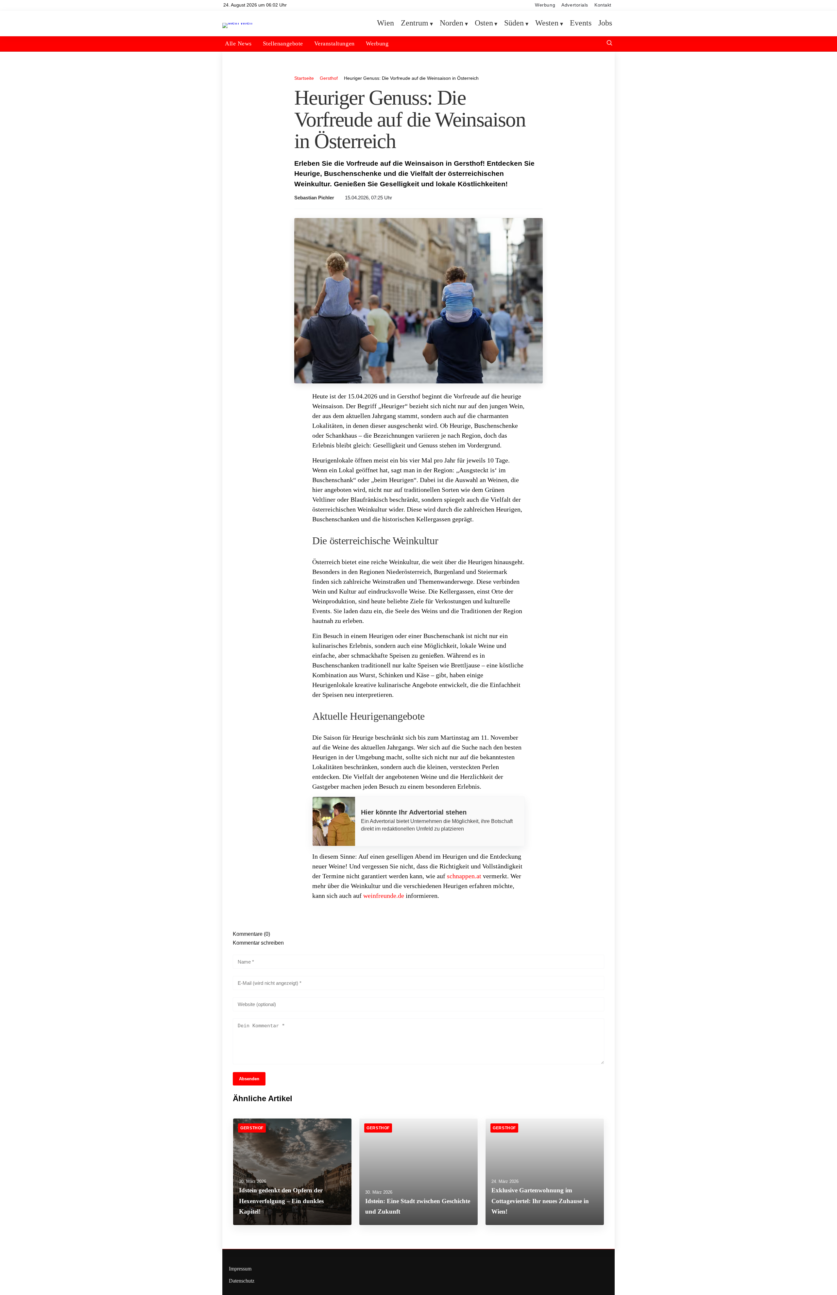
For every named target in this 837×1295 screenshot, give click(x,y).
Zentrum (414, 23)
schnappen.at (464, 876)
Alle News (238, 43)
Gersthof (329, 78)
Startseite (304, 78)
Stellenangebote (283, 43)
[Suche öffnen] (609, 43)
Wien (385, 23)
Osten (484, 23)
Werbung (545, 5)
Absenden (249, 1078)
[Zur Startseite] (237, 22)
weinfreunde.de (383, 895)
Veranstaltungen (334, 43)
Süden (514, 23)
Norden (451, 23)
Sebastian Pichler (314, 197)
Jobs (605, 23)
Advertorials (574, 5)
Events (580, 23)
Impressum (240, 1268)
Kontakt (602, 5)
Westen (546, 23)
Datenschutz (241, 1281)
